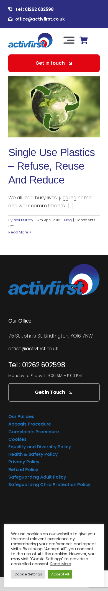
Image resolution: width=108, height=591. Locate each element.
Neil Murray (23, 220)
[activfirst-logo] (30, 35)
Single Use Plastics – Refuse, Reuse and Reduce (51, 166)
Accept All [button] (60, 574)
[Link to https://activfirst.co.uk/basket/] (83, 40)
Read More (18, 232)
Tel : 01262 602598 (36, 364)
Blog (68, 220)
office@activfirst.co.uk (33, 348)
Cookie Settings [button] (28, 574)
